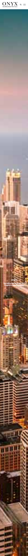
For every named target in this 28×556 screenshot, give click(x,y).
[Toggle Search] (20, 4)
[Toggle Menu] (24, 4)
